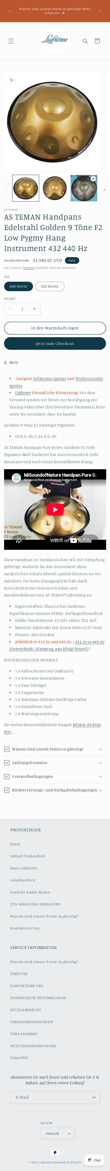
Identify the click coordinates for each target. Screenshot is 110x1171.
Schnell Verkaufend (27, 856)
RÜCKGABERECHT (25, 1010)
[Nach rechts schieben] (104, 189)
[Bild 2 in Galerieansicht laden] (55, 188)
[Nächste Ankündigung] (100, 11)
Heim (15, 844)
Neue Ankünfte (23, 868)
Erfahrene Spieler (49, 378)
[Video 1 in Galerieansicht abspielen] (84, 188)
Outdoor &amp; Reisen (30, 892)
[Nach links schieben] (5, 189)
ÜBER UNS (19, 973)
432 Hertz (50, 286)
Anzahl (10, 298)
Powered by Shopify (67, 1162)
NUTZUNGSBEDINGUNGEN (33, 1046)
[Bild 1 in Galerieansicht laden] (26, 188)
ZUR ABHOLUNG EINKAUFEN (35, 904)
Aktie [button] (13, 362)
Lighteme (46, 1162)
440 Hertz (18, 286)
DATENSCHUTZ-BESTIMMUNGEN (38, 997)
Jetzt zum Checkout (55, 343)
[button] (11, 41)
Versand (28, 267)
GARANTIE (19, 1057)
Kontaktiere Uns (24, 928)
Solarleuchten (22, 880)
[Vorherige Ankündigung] (9, 11)
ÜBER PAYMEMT (24, 1034)
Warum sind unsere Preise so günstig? (44, 916)
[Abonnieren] (94, 1097)
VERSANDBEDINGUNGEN (31, 1022)
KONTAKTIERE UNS (26, 985)
